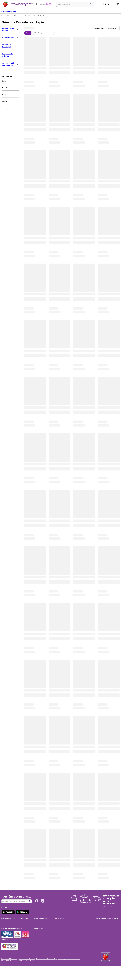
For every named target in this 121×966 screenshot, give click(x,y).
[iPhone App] (8, 914)
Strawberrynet (39, 33)
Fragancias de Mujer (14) (7, 55)
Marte (51, 33)
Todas (28, 33)
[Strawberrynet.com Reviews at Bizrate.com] (7, 937)
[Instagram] (43, 901)
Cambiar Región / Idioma (109, 919)
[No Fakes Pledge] (25, 936)
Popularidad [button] (112, 28)
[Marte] (46, 5)
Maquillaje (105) (8, 37)
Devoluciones (24, 918)
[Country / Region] (104, 4)
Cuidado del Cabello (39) (6, 46)
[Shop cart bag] (118, 4)
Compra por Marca (9, 12)
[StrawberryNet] (17, 4)
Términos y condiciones (27, 959)
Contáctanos (59, 918)
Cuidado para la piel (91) (8, 29)
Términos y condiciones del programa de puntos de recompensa (58, 959)
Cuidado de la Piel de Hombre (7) (8, 64)
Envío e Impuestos (8, 918)
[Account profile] (113, 4)
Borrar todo (10, 110)
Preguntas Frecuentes (41, 918)
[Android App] (23, 914)
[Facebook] (37, 901)
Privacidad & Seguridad (9, 959)
